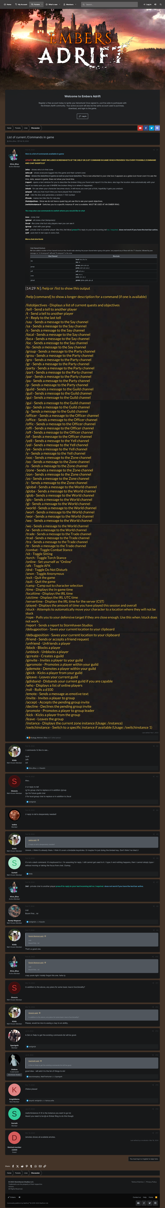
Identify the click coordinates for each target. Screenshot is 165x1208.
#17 (157, 1133)
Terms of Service (137, 1182)
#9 (157, 930)
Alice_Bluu (12, 141)
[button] (42, 4)
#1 (157, 150)
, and (45, 1077)
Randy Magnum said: (36, 936)
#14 (156, 1055)
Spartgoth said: (33, 1061)
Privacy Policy (151, 1182)
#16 (157, 1109)
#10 (156, 957)
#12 (157, 1007)
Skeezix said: (33, 1013)
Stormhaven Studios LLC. (24, 1182)
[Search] (160, 4)
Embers (13, 1197)
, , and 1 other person (46, 738)
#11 (157, 983)
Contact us (137, 1197)
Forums (37, 4)
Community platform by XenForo (27, 1203)
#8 (157, 906)
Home (9, 4)
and (37, 768)
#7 (157, 882)
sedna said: (32, 840)
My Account (22, 4)
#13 (156, 1031)
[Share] (154, 149)
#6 (157, 858)
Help (144, 1197)
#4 (157, 810)
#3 (157, 776)
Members (69, 4)
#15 (157, 1085)
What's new (53, 4)
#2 (157, 746)
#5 (157, 834)
